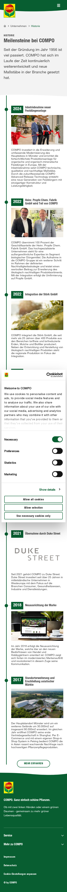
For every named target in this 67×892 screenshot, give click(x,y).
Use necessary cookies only (33, 516)
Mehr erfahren (33, 763)
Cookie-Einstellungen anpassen (20, 874)
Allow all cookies (33, 499)
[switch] (57, 451)
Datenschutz (10, 866)
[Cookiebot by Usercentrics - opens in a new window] (47, 374)
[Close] (58, 5)
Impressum (9, 857)
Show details (47, 489)
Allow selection (33, 508)
